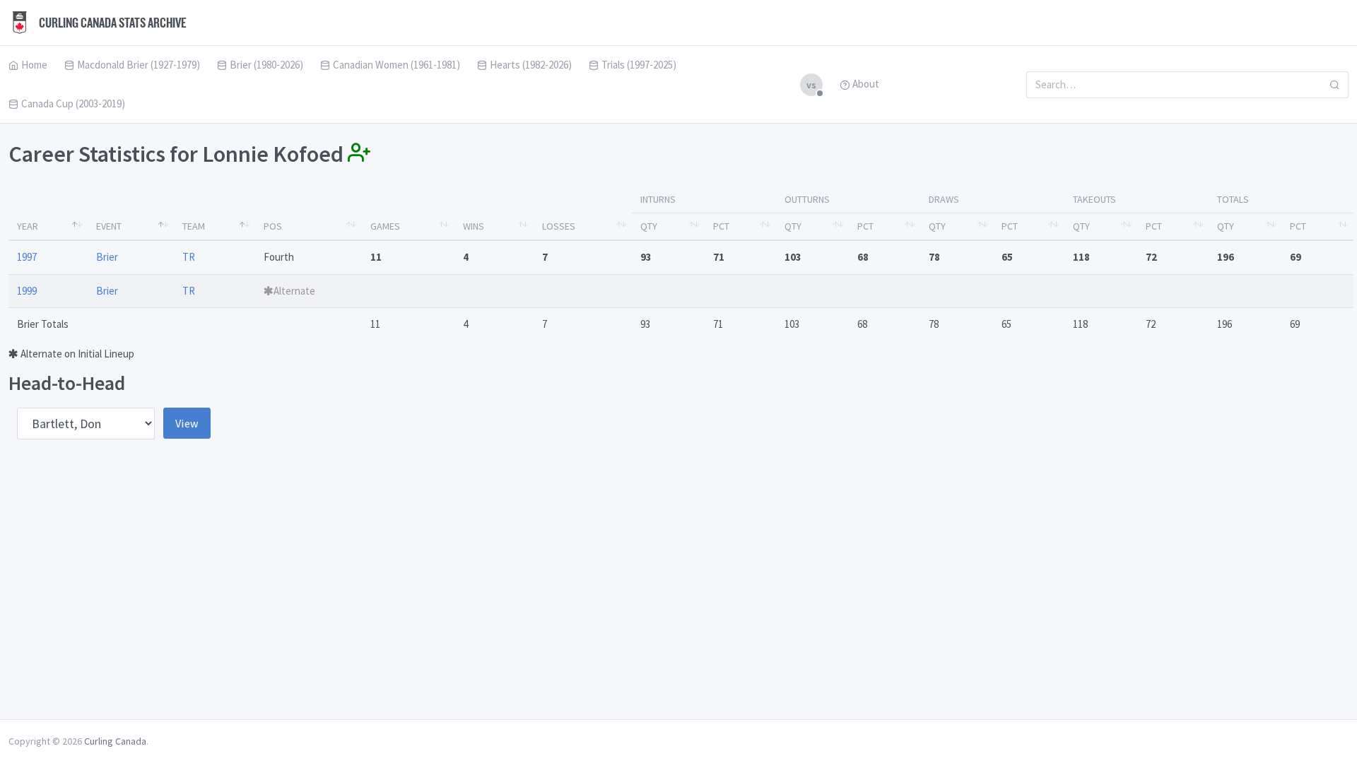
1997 (27, 257)
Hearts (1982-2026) (531, 64)
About (865, 83)
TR (188, 257)
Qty (648, 226)
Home (34, 64)
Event (109, 226)
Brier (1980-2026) (266, 64)
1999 (27, 290)
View (187, 423)
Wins (473, 226)
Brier (107, 257)
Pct (721, 226)
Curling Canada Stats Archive (112, 22)
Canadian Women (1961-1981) (396, 64)
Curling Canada (115, 741)
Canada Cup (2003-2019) (73, 103)
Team (193, 226)
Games (385, 226)
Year (27, 226)
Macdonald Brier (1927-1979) (138, 64)
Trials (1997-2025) (638, 64)
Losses (558, 226)
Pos (273, 226)
